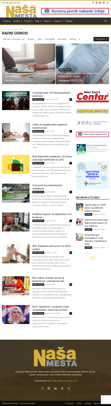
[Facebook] (93, 2)
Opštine (16, 21)
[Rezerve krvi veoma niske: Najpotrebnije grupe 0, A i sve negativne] (79, 222)
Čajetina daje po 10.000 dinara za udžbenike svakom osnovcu (95, 208)
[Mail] (103, 2)
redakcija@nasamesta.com (64, 380)
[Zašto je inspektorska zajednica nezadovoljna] (15, 132)
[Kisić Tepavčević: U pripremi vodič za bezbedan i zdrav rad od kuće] (15, 314)
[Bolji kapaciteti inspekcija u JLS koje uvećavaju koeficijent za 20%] (15, 164)
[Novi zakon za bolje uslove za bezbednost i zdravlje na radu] (15, 285)
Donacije (72, 39)
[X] (107, 2)
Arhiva (79, 403)
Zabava (57, 21)
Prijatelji (68, 21)
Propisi (27, 21)
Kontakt (88, 403)
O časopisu (69, 403)
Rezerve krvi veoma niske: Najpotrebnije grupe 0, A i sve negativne (96, 223)
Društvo (88, 214)
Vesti (37, 21)
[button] (105, 21)
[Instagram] (96, 2)
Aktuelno (31, 39)
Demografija (49, 39)
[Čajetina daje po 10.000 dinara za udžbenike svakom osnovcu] (79, 207)
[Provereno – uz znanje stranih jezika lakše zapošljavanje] (28, 67)
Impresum (98, 403)
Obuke (47, 21)
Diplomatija (62, 39)
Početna (7, 21)
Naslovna (6, 29)
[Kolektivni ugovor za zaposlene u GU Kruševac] (15, 221)
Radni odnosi (11, 70)
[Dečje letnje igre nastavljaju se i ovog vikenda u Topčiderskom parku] (79, 237)
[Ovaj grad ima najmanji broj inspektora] (15, 193)
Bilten (40, 39)
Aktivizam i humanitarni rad (14, 39)
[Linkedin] (100, 2)
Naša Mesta (10, 80)
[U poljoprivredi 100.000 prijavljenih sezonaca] (15, 100)
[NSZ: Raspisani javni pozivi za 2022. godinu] (15, 253)
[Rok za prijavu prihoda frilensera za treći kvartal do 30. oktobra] (82, 67)
